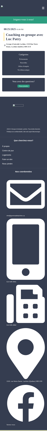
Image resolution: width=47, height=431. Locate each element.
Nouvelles (23, 63)
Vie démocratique (23, 70)
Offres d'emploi (23, 66)
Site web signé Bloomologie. (31, 131)
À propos (6, 146)
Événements (23, 59)
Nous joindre (7, 164)
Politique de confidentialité (14, 131)
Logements (6, 155)
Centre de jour (8, 151)
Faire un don (7, 159)
